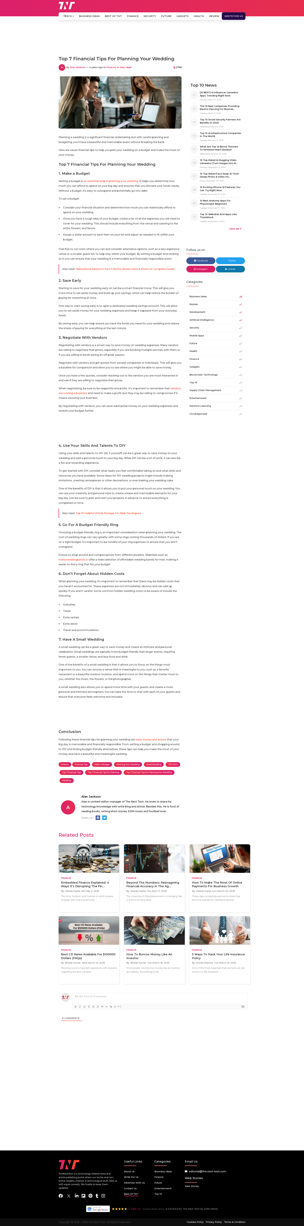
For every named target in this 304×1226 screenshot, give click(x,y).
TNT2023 (173, 764)
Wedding (66, 780)
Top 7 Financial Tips (71, 772)
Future (166, 16)
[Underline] (84, 1007)
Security (150, 16)
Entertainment (162, 1188)
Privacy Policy (214, 1222)
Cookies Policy (195, 1222)
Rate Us (135, 1208)
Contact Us (130, 1188)
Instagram (202, 269)
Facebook (202, 260)
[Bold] (75, 1007)
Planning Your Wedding (128, 764)
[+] (119, 1006)
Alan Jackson (78, 67)
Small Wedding (153, 764)
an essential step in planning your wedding (111, 181)
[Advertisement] (152, 39)
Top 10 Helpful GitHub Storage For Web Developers (108, 513)
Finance (133, 16)
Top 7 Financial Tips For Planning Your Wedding (149, 772)
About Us (129, 1171)
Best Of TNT (113, 16)
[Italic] (80, 1007)
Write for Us (233, 16)
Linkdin (231, 269)
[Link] (111, 1007)
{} (115, 1006)
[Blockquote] (102, 1007)
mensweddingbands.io (73, 559)
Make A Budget (102, 764)
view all (234, 228)
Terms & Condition (234, 1222)
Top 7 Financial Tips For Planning (103, 772)
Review (214, 16)
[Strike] (89, 1007)
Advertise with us (134, 1182)
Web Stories (192, 1186)
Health (199, 16)
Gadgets (183, 16)
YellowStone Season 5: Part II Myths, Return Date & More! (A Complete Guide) (125, 269)
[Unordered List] (97, 1007)
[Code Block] (106, 1007)
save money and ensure (151, 739)
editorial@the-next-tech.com (207, 1171)
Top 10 (158, 1194)
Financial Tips (81, 764)
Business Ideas (89, 16)
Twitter (231, 260)
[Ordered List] (93, 1007)
